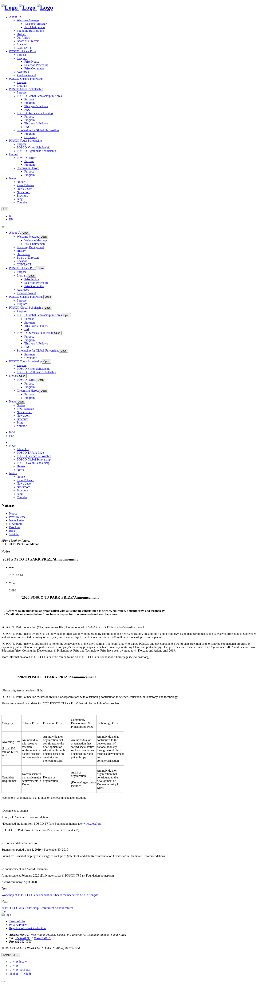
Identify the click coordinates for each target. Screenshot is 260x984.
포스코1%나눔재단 (21, 969)
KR (11, 216)
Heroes (21, 466)
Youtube (22, 497)
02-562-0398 (22, 938)
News (20, 469)
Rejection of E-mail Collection (27, 928)
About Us (23, 449)
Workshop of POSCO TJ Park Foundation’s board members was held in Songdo (50, 895)
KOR (12, 432)
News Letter (24, 483)
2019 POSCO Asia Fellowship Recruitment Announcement (37, 908)
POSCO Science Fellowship (34, 456)
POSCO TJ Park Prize (30, 452)
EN (4, 209)
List (4, 911)
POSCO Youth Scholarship (33, 463)
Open (25, 232)
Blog (20, 493)
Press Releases (25, 480)
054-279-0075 (42, 938)
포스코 (13, 965)
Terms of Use (17, 921)
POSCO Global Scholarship (34, 459)
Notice (21, 476)
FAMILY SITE (10, 954)
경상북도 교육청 (20, 973)
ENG (12, 435)
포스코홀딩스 (18, 961)
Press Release (17, 517)
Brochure (22, 490)
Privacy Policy (18, 924)
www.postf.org (92, 823)
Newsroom (23, 487)
